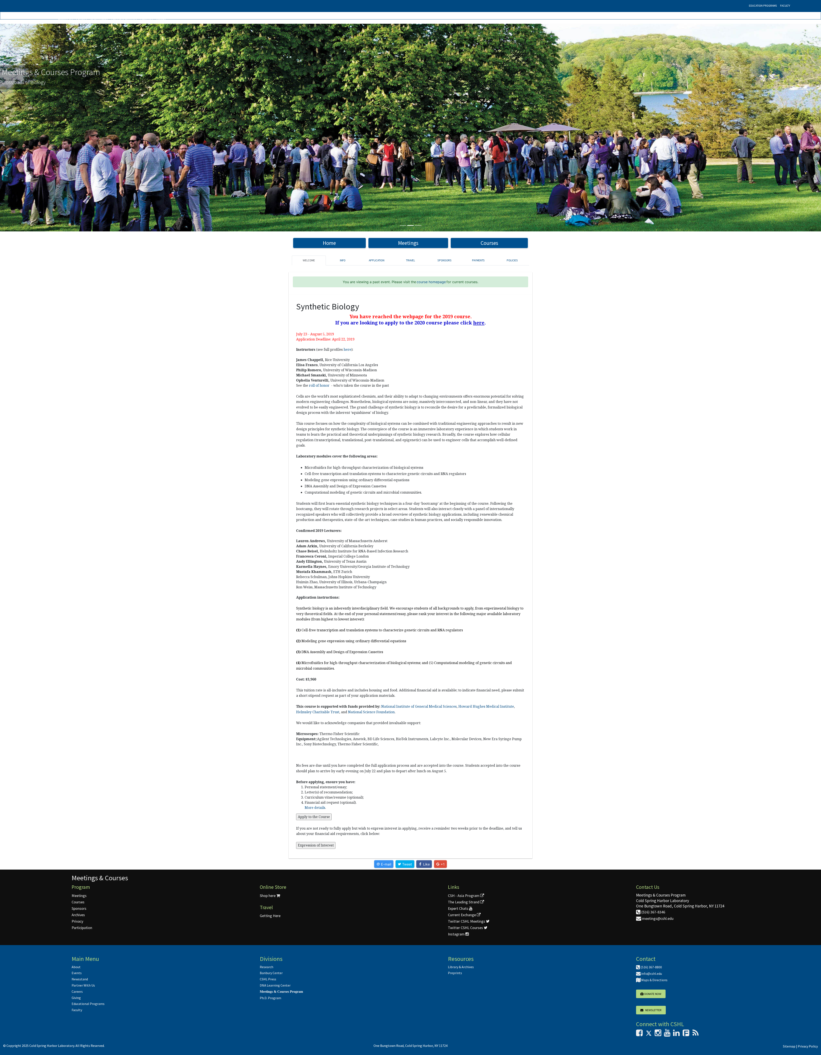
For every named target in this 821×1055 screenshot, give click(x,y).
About (76, 967)
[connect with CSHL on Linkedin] (676, 1034)
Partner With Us (124, 19)
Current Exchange (462, 914)
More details (315, 807)
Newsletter (652, 1010)
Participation (82, 927)
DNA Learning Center (275, 985)
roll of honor (319, 385)
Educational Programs (88, 1004)
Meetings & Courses (100, 878)
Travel (410, 260)
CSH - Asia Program (464, 895)
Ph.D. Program (270, 998)
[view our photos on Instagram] (658, 1034)
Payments (478, 260)
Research (266, 967)
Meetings (408, 243)
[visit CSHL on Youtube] (667, 1034)
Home (329, 243)
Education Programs (763, 5)
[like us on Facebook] (639, 1034)
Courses (489, 243)
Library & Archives (461, 967)
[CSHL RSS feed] (695, 1034)
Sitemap (789, 1046)
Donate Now (652, 994)
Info (343, 260)
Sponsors (444, 260)
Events (81, 19)
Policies (512, 260)
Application (376, 260)
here (347, 349)
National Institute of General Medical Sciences (419, 706)
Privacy (77, 921)
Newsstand (99, 19)
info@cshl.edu (651, 973)
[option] (410, 127)
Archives (78, 914)
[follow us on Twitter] (648, 1034)
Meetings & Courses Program (281, 991)
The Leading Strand (464, 902)
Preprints (455, 973)
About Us (65, 19)
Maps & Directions (654, 980)
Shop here (268, 895)
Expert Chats (458, 908)
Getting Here (270, 915)
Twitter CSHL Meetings (467, 921)
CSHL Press (268, 979)
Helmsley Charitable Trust (317, 712)
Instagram (456, 934)
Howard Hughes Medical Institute (486, 706)
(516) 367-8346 (653, 912)
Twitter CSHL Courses (466, 927)
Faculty (785, 5)
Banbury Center (271, 973)
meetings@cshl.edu (657, 918)
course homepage (431, 282)
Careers (146, 19)
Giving (161, 19)
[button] (61, 127)
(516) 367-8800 (651, 967)
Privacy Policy (808, 1046)
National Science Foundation (371, 712)
